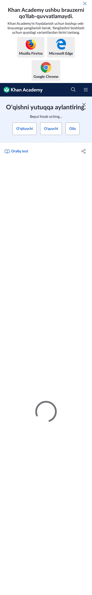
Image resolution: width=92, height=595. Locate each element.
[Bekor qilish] (84, 3)
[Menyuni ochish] (85, 89)
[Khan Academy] (21, 89)
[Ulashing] (84, 151)
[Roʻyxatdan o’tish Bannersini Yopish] (83, 104)
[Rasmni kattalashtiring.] (46, 186)
